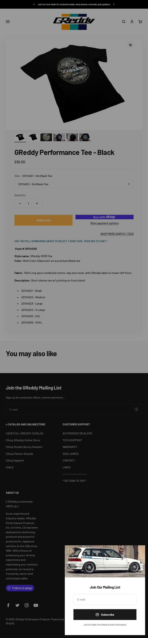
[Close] (137, 553)
